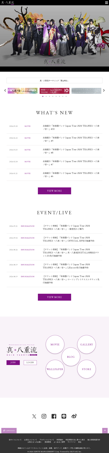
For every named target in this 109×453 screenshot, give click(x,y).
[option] (54, 35)
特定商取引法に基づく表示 (75, 440)
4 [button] (53, 96)
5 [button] (56, 96)
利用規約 (60, 440)
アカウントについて (47, 440)
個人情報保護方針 (93, 440)
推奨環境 (48, 442)
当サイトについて (15, 440)
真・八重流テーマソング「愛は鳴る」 (54, 80)
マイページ (72, 442)
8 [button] (66, 96)
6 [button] (59, 96)
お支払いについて (30, 440)
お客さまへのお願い (35, 442)
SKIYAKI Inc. (76, 451)
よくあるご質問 (59, 442)
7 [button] (63, 96)
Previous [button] (5, 90)
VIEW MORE (54, 190)
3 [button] (49, 96)
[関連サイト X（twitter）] (34, 416)
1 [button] (43, 96)
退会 (79, 442)
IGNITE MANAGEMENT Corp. (47, 451)
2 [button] (46, 96)
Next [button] (104, 90)
